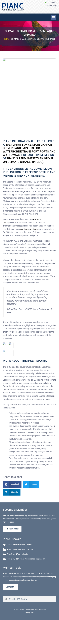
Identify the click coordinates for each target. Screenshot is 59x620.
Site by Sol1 (29, 613)
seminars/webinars (29, 229)
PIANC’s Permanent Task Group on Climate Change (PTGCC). (28, 160)
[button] (53, 17)
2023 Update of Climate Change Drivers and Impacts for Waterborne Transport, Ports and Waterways (29, 150)
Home (6, 39)
